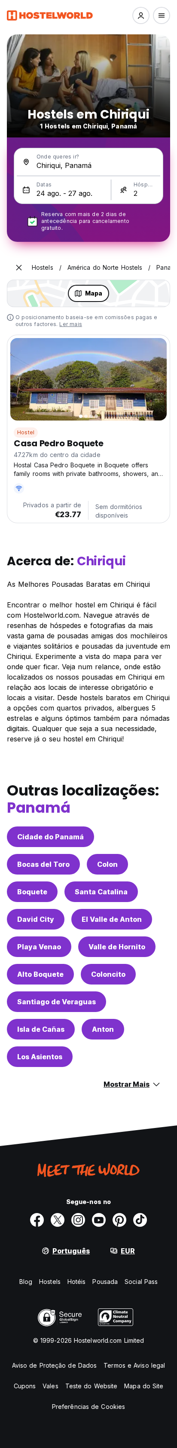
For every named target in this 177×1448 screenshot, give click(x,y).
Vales (50, 1386)
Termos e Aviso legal (134, 1365)
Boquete (32, 891)
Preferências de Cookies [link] (88, 1406)
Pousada (105, 1281)
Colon (107, 864)
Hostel (25, 432)
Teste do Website (91, 1386)
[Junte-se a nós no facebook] (37, 1220)
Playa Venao (39, 946)
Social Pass (141, 1281)
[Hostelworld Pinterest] (119, 1220)
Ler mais (70, 324)
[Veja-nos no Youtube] (99, 1220)
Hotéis (76, 1281)
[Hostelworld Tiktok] (140, 1220)
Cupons (25, 1386)
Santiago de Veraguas (56, 1001)
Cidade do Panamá (50, 836)
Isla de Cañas (40, 1029)
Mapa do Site (143, 1386)
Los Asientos (39, 1056)
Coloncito (108, 974)
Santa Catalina (101, 891)
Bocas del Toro (43, 864)
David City (35, 919)
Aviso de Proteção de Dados (54, 1365)
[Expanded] (19, 267)
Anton (103, 1029)
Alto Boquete (40, 974)
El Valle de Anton (112, 919)
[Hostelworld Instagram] (78, 1220)
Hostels (50, 1281)
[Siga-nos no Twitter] (57, 1220)
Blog (25, 1281)
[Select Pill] (141, 15)
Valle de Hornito (116, 946)
